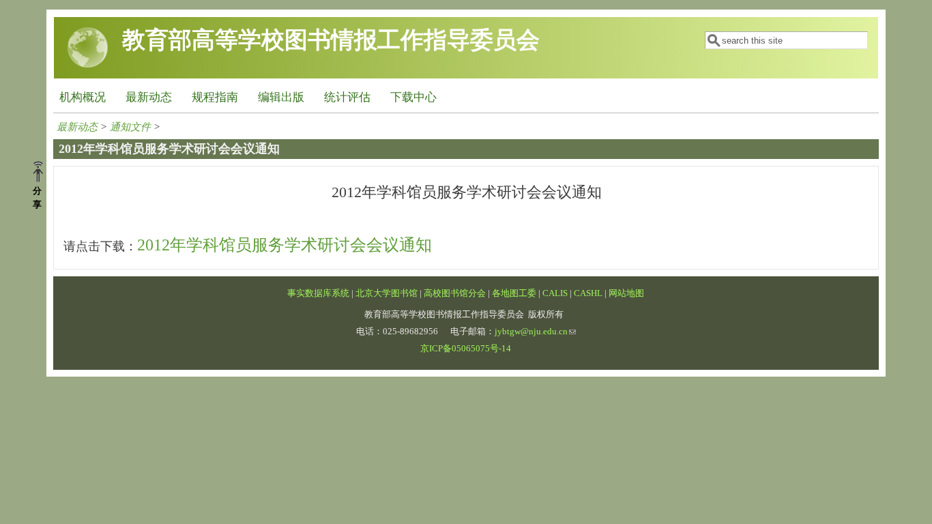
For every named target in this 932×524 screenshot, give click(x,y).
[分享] (43, 172)
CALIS (555, 293)
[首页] (88, 64)
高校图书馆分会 (455, 293)
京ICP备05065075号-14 (465, 348)
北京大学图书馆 (386, 293)
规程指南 (215, 97)
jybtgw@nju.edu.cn (531, 331)
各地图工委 (514, 293)
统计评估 (347, 97)
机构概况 (82, 97)
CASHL (588, 293)
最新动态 (149, 97)
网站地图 (626, 293)
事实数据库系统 (318, 293)
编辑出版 (281, 97)
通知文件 (130, 126)
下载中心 (413, 97)
